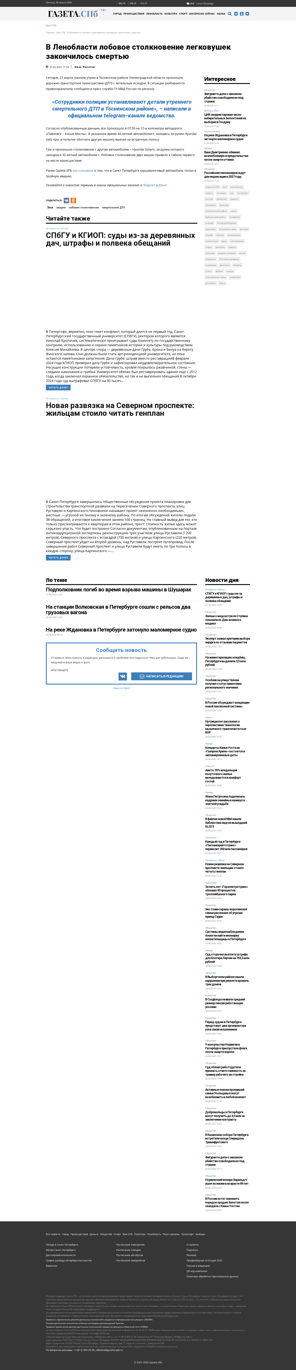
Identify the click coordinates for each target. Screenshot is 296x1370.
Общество (209, 89)
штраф (209, 235)
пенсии (220, 235)
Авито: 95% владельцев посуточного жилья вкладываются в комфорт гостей (223, 775)
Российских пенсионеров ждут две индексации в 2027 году (225, 174)
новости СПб (212, 187)
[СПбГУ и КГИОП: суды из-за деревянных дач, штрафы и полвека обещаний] (121, 289)
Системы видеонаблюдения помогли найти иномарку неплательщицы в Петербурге (225, 935)
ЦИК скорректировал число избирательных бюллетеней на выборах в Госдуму (225, 118)
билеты (237, 265)
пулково (224, 205)
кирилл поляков (227, 253)
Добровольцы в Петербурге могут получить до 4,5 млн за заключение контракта (225, 1115)
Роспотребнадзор (226, 223)
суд (231, 193)
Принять (282, 1360)
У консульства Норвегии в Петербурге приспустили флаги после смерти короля (226, 1048)
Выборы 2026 (211, 110)
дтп (225, 187)
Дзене (163, 185)
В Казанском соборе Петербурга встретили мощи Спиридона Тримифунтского (226, 1138)
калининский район (216, 211)
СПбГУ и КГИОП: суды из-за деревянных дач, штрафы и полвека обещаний (120, 239)
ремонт (234, 199)
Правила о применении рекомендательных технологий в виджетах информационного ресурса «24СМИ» (99, 1319)
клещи (229, 271)
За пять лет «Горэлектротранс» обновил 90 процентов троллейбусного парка (226, 890)
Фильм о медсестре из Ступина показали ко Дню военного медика (226, 619)
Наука (208, 717)
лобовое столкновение (84, 207)
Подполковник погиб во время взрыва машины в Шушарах (118, 589)
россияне (210, 283)
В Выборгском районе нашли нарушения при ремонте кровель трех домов (227, 980)
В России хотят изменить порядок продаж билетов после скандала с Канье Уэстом (227, 1202)
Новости (209, 766)
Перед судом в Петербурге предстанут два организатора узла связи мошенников (225, 1025)
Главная (50, 32)
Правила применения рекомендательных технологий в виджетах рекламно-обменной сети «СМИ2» (97, 1326)
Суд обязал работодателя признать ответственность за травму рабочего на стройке (225, 1070)
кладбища (211, 265)
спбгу (222, 283)
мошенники (234, 235)
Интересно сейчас (57, 228)
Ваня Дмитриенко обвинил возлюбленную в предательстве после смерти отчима (226, 155)
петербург (242, 193)
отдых (209, 247)
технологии (212, 241)
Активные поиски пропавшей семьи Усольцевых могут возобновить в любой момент (225, 1093)
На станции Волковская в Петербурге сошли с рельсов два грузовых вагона (118, 610)
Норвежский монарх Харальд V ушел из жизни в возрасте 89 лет (227, 1181)
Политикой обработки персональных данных (58, 1363)
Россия (209, 199)
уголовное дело (227, 229)
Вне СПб (51, 25)
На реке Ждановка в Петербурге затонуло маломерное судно (226, 137)
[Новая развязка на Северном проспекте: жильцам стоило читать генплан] (121, 459)
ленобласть (236, 187)
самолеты (211, 259)
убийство (222, 199)
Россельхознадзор (229, 259)
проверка (211, 205)
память (232, 247)
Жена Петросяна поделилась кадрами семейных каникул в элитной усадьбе (225, 800)
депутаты (225, 265)
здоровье (211, 229)
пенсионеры (237, 241)
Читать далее (58, 387)
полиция (221, 193)
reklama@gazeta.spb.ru (109, 1350)
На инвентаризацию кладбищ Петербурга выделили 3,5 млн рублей (225, 661)
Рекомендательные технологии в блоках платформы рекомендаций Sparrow (85, 1323)
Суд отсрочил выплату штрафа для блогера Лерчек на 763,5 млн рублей (227, 958)
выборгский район (216, 217)
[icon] (229, 14)
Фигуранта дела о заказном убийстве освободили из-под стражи (223, 97)
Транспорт (211, 837)
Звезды (208, 148)
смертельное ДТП (113, 207)
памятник (235, 277)
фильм (219, 271)
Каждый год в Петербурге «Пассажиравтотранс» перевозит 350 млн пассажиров (226, 845)
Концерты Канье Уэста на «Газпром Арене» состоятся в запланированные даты (225, 751)
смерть (209, 193)
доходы (244, 229)
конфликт (235, 217)
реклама (210, 253)
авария (61, 207)
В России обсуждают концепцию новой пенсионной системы (227, 704)
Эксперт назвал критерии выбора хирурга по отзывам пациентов (227, 640)
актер (242, 253)
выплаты (220, 247)
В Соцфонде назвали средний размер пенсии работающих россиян (225, 1003)
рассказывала (83, 170)
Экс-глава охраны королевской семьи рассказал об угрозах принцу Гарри (226, 912)
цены (233, 211)
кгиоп (209, 271)
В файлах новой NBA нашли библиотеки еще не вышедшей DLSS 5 (226, 822)
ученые (209, 223)
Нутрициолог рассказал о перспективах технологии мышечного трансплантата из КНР (225, 727)
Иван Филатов (85, 66)
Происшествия (212, 131)
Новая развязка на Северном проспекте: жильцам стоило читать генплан (120, 409)
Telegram (149, 185)
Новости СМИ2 (121, 688)
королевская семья (216, 277)
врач (224, 241)
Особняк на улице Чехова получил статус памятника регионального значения (223, 683)
